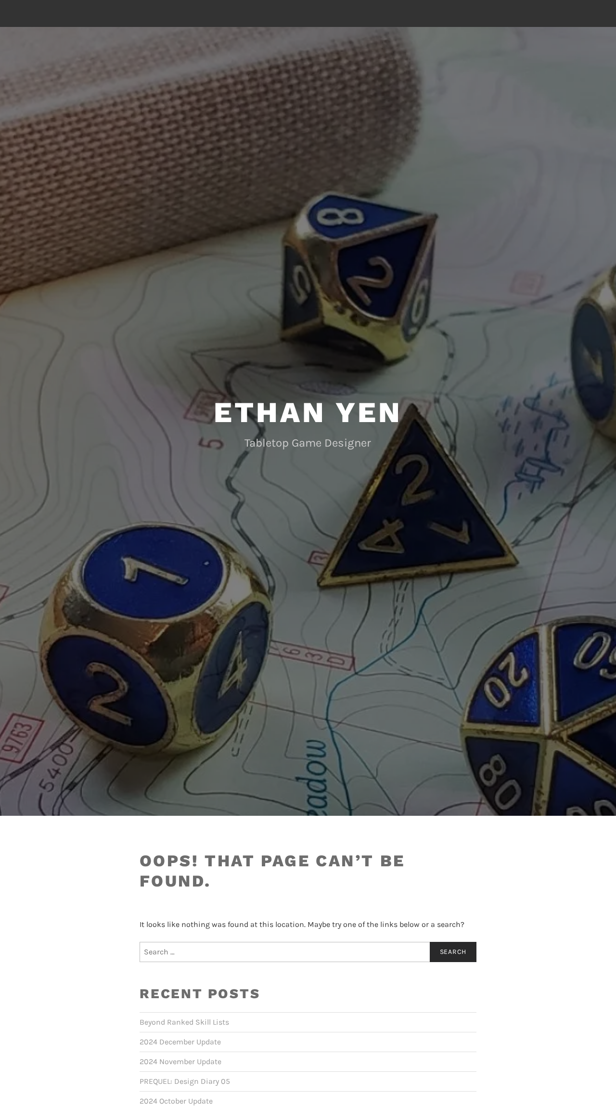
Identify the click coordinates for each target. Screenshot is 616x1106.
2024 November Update (180, 1061)
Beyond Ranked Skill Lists (184, 1022)
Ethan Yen (308, 412)
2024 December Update (180, 1041)
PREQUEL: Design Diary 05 (185, 1081)
